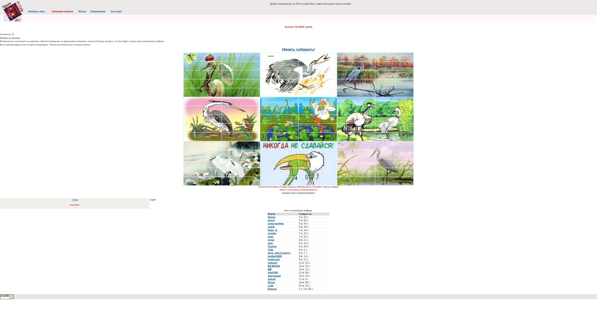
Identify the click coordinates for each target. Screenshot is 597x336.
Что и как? (116, 11)
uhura (271, 220)
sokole (272, 279)
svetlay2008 (275, 256)
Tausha (272, 246)
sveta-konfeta (276, 223)
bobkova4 (274, 259)
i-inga (75, 199)
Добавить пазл (36, 11)
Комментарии (97, 11)
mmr (270, 243)
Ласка (271, 282)
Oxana (271, 217)
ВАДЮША (274, 266)
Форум (82, 11)
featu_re (272, 230)
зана (270, 236)
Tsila (270, 249)
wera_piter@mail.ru (279, 253)
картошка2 (274, 276)
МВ (270, 269)
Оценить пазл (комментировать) (298, 193)
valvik (271, 227)
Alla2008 (273, 272)
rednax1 (335, 187)
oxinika (272, 233)
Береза (272, 289)
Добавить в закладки (10, 38)
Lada (271, 285)
